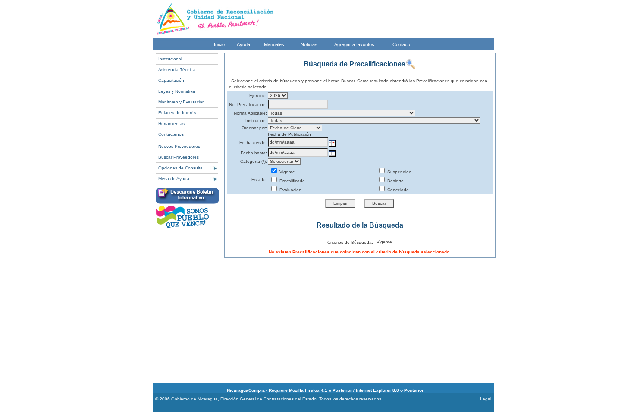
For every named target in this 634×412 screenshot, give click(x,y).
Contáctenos (171, 134)
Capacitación (171, 80)
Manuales (274, 44)
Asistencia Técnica (176, 69)
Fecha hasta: (254, 152)
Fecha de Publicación (289, 134)
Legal (485, 398)
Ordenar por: (254, 127)
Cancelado (397, 189)
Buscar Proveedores (178, 157)
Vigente (286, 171)
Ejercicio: (258, 95)
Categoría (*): (253, 161)
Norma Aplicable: (250, 113)
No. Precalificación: (248, 104)
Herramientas (171, 123)
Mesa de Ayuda (173, 178)
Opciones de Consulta (180, 167)
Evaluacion (289, 189)
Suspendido (398, 171)
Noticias (309, 44)
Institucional (170, 58)
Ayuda (243, 44)
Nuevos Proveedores (179, 146)
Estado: (259, 179)
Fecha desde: (253, 142)
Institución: (256, 120)
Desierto (395, 180)
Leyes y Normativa (176, 91)
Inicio (219, 44)
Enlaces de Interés (177, 112)
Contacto (401, 44)
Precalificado (291, 180)
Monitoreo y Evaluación (181, 102)
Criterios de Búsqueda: (350, 242)
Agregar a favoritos (354, 44)
